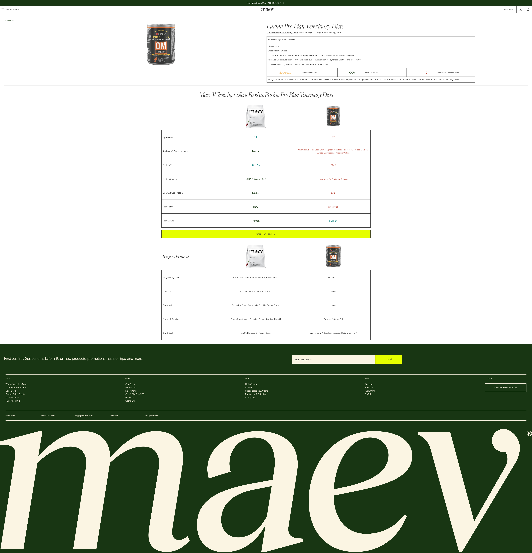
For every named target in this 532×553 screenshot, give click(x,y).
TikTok (368, 393)
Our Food (249, 387)
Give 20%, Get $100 (134, 393)
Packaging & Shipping (255, 393)
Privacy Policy (10, 415)
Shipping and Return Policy (84, 415)
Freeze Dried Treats (15, 393)
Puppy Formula (13, 400)
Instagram (370, 390)
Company (250, 397)
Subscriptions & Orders (256, 390)
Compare (130, 400)
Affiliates (369, 387)
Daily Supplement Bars (17, 387)
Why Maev (130, 387)
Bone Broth (11, 390)
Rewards (129, 397)
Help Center (508, 9)
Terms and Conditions (47, 415)
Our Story (130, 383)
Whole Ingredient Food (16, 383)
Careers (369, 383)
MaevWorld (130, 390)
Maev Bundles (12, 397)
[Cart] (528, 9)
